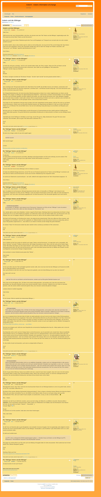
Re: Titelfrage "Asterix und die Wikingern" (15, 58)
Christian (75, 128)
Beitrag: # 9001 (7, 355)
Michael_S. (75, 65)
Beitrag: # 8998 (7, 237)
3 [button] (85, 25)
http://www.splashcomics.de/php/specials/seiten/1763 (16, 453)
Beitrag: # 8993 (7, 130)
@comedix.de (32, 55)
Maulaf (12, 22)
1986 (78, 159)
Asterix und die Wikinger (11, 20)
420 (77, 243)
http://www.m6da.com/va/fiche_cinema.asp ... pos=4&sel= (17, 324)
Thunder (75, 466)
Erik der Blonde (25, 126)
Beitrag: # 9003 (7, 421)
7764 (78, 35)
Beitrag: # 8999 (7, 261)
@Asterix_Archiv (21, 55)
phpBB (43, 484)
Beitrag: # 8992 (7, 81)
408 (77, 131)
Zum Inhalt (28, 7)
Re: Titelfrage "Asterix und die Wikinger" (15, 79)
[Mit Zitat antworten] (70, 28)
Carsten (74, 240)
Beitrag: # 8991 (7, 60)
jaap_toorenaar (14, 188)
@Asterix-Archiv (9, 55)
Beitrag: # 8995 (7, 166)
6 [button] (90, 25)
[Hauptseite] (14, 7)
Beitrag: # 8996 (7, 188)
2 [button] (83, 25)
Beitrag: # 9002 (7, 384)
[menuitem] (12, 14)
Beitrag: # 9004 (7, 461)
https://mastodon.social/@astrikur (20, 148)
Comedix (75, 32)
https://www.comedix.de (19, 54)
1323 (78, 67)
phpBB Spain (49, 485)
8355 (78, 87)
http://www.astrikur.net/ (7, 148)
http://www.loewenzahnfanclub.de (10, 470)
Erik (9, 22)
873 (77, 189)
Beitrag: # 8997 (7, 200)
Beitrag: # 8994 (7, 152)
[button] (92, 25)
